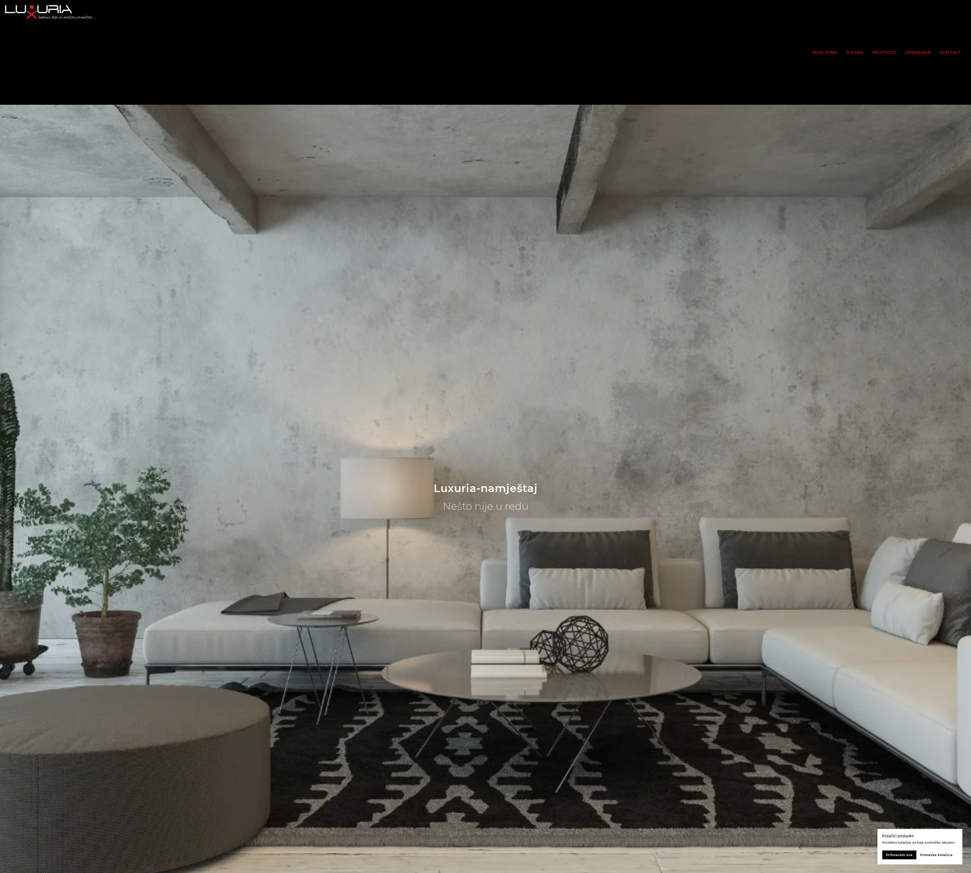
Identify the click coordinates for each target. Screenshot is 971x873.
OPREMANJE (918, 52)
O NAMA (855, 52)
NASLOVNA (825, 52)
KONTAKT (950, 52)
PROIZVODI (884, 52)
